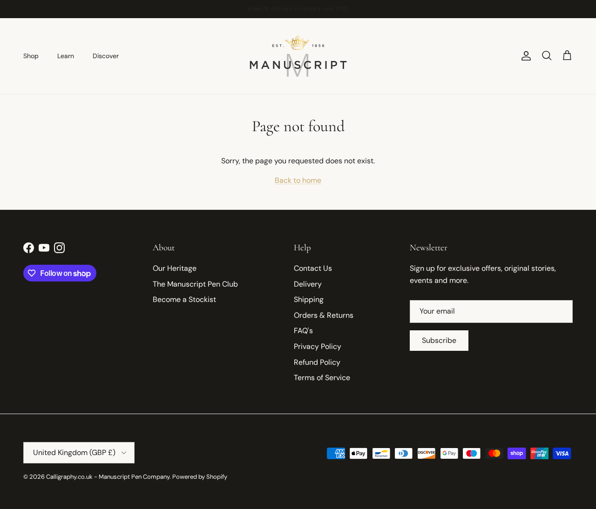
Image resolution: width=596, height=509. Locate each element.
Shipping (309, 299)
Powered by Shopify (199, 477)
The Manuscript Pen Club (195, 284)
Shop (31, 56)
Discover (106, 56)
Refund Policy (317, 362)
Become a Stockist (184, 299)
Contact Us (313, 268)
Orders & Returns (323, 315)
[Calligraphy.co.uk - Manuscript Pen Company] (298, 56)
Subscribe (439, 340)
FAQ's (303, 330)
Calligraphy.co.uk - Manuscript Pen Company (107, 477)
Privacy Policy (317, 346)
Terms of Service (322, 377)
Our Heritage (174, 268)
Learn (65, 56)
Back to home (298, 180)
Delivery (308, 284)
